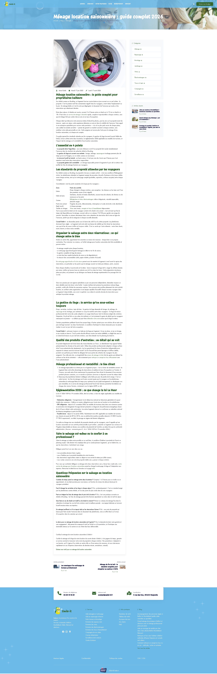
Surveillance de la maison (93, 638)
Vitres (137, 72)
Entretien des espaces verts (94, 622)
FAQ (120, 624)
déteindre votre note (93, 318)
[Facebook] (63, 631)
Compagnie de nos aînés (93, 632)
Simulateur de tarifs (125, 614)
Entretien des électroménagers (95, 627)
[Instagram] (67, 631)
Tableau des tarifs (124, 616)
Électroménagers (140, 77)
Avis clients (122, 622)
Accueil (82, 4)
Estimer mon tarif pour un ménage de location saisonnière (73, 549)
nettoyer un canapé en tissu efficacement (104, 357)
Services (90, 4)
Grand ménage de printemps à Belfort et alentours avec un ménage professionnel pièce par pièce (149, 623)
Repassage (138, 55)
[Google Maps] (70, 631)
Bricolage (138, 60)
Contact (128, 4)
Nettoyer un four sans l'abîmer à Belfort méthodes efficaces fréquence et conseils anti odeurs (149, 638)
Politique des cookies (116, 658)
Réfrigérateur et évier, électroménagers (81, 199)
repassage (100, 153)
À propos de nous (124, 619)
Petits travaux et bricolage (94, 619)
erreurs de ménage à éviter (95, 355)
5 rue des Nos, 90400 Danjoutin (145, 595)
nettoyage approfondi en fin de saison (70, 261)
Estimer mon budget (204, 4)
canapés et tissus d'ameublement (91, 208)
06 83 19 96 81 (69, 595)
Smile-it (56, 618)
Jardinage (138, 66)
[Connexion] (193, 4)
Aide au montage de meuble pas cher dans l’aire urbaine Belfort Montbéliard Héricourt (149, 631)
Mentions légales (59, 658)
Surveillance (138, 94)
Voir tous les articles (143, 648)
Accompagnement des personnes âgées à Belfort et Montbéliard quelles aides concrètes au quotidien (150, 616)
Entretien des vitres (91, 624)
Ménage (68, 20)
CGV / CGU (141, 658)
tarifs (93, 468)
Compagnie (138, 89)
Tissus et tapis (139, 83)
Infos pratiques (100, 4)
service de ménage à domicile (78, 114)
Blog (110, 4)
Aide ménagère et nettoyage (94, 614)
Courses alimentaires (92, 635)
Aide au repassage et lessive (94, 616)
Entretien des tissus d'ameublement (96, 630)
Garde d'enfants (91, 640)
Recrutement (118, 4)
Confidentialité (86, 658)
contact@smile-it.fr (105, 595)
